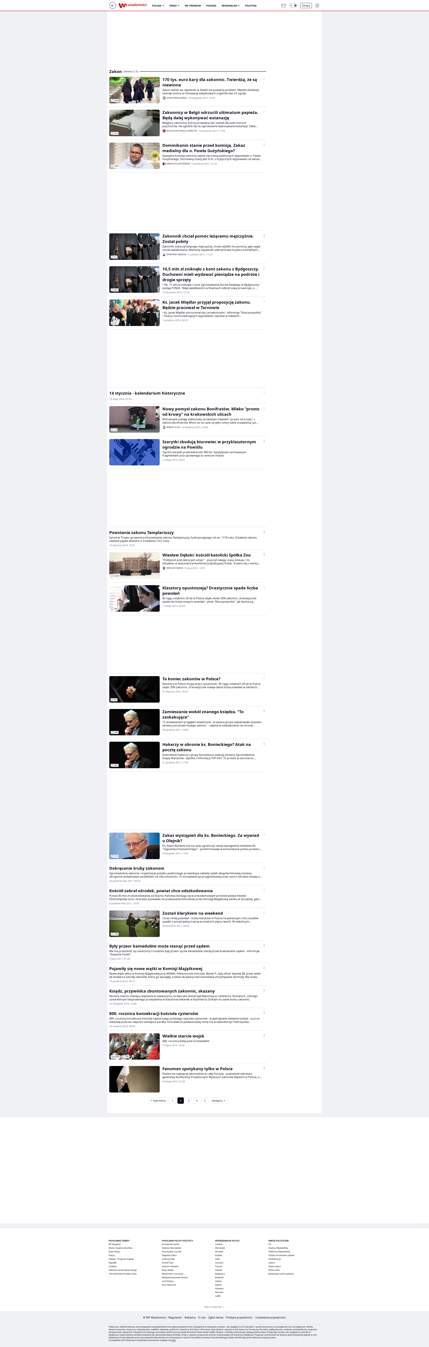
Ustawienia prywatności (270, 1317)
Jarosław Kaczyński (170, 1244)
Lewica (271, 1262)
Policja (112, 1255)
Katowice (219, 1288)
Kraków (218, 1255)
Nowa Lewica (274, 1266)
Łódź (217, 1259)
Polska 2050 (274, 1270)
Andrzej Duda (168, 1259)
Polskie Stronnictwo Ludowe (281, 1255)
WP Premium (193, 5)
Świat (173, 5)
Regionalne (229, 5)
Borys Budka (168, 1270)
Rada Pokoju (114, 1251)
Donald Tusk (167, 1262)
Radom (218, 1284)
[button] (293, 6)
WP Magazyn (115, 1244)
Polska (156, 5)
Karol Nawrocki (169, 1284)
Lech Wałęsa (168, 1281)
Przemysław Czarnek (171, 1251)
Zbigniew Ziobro (169, 1255)
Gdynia (218, 1281)
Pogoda (211, 5)
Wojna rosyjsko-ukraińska (120, 1248)
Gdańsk (218, 1270)
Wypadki (112, 1262)
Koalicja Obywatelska (278, 1248)
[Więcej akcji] (264, 79)
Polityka (251, 5)
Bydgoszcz (220, 1273)
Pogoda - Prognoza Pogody (121, 1259)
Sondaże (113, 1266)
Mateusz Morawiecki (171, 1248)
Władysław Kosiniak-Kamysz (175, 1277)
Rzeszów (219, 1292)
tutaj (173, 1340)
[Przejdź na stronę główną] (112, 8)
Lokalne (218, 1244)
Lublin (218, 1295)
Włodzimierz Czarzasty (172, 1273)
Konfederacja (274, 1259)
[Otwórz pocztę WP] (283, 5)
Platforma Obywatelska (279, 1251)
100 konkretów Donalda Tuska (123, 1273)
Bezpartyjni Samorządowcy (281, 1273)
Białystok (219, 1277)
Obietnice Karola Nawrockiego (123, 1270)
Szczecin (219, 1262)
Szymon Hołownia (170, 1266)
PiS (269, 1244)
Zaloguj (306, 5)
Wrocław (219, 1251)
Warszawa (220, 1248)
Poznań (218, 1266)
